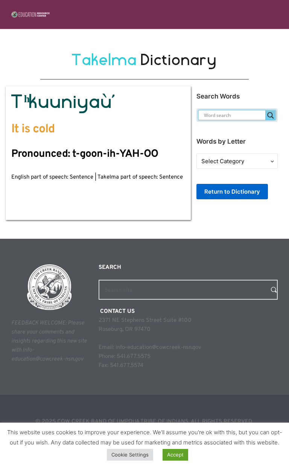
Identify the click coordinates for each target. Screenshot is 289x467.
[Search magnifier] (270, 115)
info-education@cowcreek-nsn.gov (158, 347)
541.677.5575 (134, 356)
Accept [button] (175, 455)
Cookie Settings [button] (130, 455)
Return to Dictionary (232, 191)
